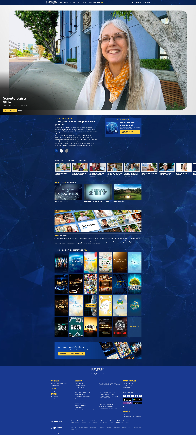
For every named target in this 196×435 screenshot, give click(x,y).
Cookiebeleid (126, 433)
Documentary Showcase (80, 403)
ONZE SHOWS (72, 2)
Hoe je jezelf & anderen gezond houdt (107, 392)
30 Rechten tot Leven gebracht (106, 406)
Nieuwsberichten (54, 396)
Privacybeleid (134, 433)
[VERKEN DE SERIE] (61, 262)
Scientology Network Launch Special (59, 383)
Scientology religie (137, 427)
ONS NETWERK (64, 2)
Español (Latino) (101, 420)
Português (95, 422)
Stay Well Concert (103, 390)
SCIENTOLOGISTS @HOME (63, 118)
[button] (2, 167)
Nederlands (83, 422)
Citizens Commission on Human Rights (108, 408)
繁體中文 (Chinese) (119, 422)
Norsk (89, 422)
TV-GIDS (84, 2)
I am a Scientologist (79, 401)
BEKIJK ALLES (134, 327)
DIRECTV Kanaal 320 (128, 383)
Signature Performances (80, 405)
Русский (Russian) (103, 422)
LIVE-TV (79, 2)
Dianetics (109, 427)
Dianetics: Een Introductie (80, 398)
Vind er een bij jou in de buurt (127, 132)
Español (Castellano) (111, 420)
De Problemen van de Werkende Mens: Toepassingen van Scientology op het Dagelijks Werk (109, 384)
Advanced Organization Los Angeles (73, 127)
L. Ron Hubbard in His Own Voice (82, 392)
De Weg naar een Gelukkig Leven (106, 394)
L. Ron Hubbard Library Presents (82, 396)
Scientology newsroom (126, 427)
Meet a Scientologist (79, 387)
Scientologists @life (79, 407)
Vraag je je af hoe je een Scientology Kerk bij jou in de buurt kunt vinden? (128, 124)
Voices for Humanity (79, 390)
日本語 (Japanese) (75, 422)
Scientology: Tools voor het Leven (106, 387)
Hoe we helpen (116, 427)
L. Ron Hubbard (93, 427)
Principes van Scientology (80, 394)
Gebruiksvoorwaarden (116, 433)
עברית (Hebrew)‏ (120, 420)
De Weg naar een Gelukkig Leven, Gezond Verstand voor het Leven (108, 397)
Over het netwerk (55, 385)
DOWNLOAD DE (98, 2)
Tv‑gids (53, 391)
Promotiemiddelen (55, 398)
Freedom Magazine (75, 429)
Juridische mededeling (144, 433)
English (73, 420)
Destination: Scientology (80, 385)
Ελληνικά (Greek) (91, 420)
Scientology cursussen (83, 427)
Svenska (111, 422)
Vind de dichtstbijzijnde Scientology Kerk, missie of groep (79, 139)
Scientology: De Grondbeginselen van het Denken (86, 409)
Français (127, 422)
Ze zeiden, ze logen (103, 402)
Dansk (78, 420)
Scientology (73, 427)
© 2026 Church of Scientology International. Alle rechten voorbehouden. (61, 433)
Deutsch (83, 420)
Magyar (127, 420)
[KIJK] (134, 262)
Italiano (133, 420)
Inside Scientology (79, 383)
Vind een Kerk (102, 427)
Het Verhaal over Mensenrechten (106, 404)
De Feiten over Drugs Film (105, 399)
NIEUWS (90, 2)
